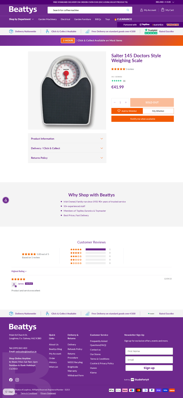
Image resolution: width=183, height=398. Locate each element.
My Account (55, 353)
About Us (53, 344)
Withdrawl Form (76, 375)
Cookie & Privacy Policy (102, 363)
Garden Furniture (82, 19)
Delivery (72, 344)
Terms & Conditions (99, 358)
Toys (107, 19)
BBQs (98, 19)
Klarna (93, 372)
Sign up (149, 368)
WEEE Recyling (75, 362)
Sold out (152, 102)
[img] (18, 279)
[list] (67, 90)
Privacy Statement (48, 393)
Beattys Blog (55, 349)
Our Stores (95, 354)
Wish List (53, 366)
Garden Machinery (47, 19)
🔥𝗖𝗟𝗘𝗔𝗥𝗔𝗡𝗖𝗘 (123, 19)
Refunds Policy (75, 349)
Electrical (65, 19)
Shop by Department (20, 19)
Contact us (95, 349)
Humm (93, 368)
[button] (167, 10)
